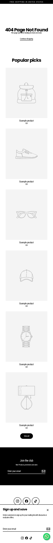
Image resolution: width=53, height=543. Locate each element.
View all (26, 436)
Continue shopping (26, 39)
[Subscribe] (48, 529)
